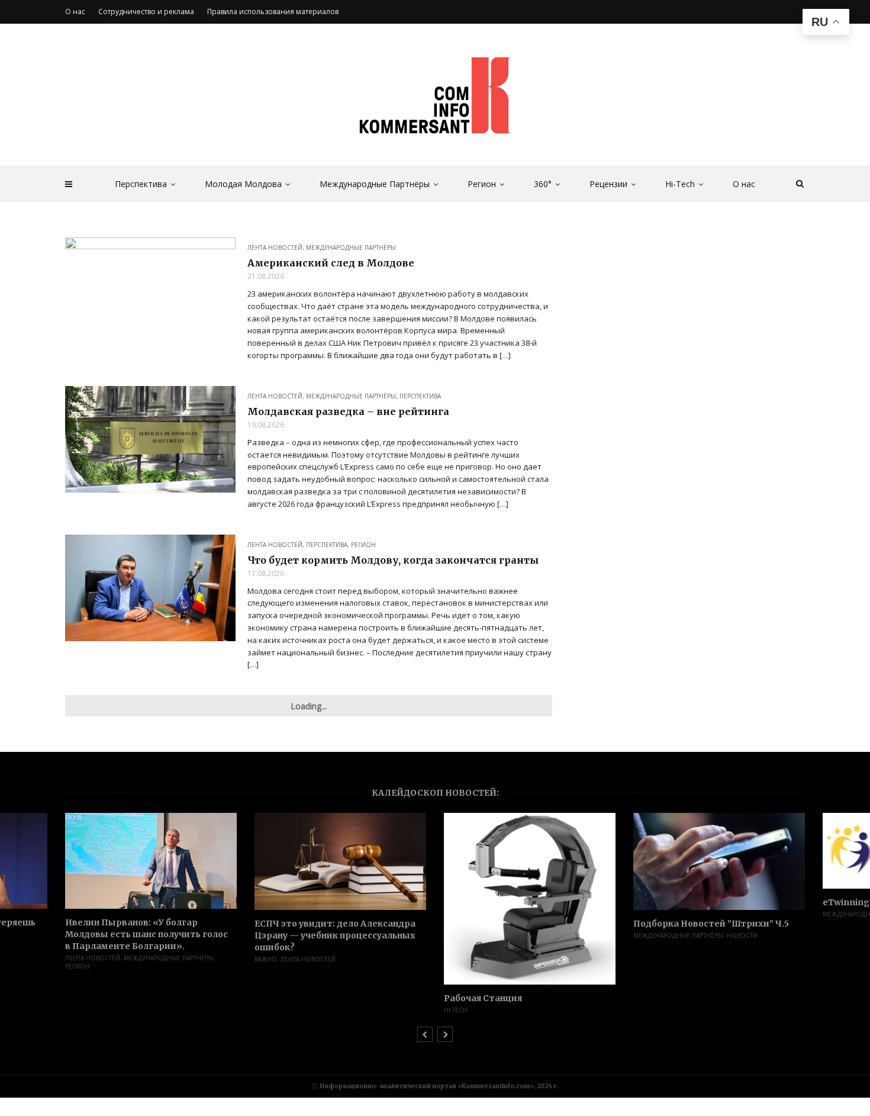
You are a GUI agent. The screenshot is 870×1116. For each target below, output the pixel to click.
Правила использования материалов (273, 12)
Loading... (309, 706)
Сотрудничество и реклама (146, 12)
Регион (482, 183)
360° (543, 183)
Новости (742, 935)
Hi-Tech (680, 183)
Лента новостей (274, 247)
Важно (265, 959)
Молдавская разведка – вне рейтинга (348, 411)
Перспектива (141, 183)
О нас (744, 183)
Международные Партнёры (375, 183)
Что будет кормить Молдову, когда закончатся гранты (393, 560)
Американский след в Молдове (330, 263)
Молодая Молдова (243, 183)
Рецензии (608, 183)
